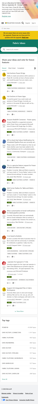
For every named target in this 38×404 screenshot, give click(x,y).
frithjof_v (9, 151)
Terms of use (29, 393)
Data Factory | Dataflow (10, 373)
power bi (5, 327)
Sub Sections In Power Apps (16, 96)
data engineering (8, 343)
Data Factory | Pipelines (10, 353)
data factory (6, 348)
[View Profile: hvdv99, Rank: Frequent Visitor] (4, 237)
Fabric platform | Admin (10, 368)
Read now (25, 37)
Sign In (34, 23)
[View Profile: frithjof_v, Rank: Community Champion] (4, 142)
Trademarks (5, 397)
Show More (20, 311)
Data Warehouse (8, 363)
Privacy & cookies (18, 393)
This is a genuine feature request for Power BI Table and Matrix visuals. (21, 166)
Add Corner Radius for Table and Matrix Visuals (20, 189)
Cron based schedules (14, 236)
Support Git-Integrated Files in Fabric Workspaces (19, 289)
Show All (4, 379)
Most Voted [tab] (11, 68)
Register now (6, 16)
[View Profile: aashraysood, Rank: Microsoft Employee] (4, 121)
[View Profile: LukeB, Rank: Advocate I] (4, 75)
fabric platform (8, 338)
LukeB (9, 82)
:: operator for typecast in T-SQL (17, 262)
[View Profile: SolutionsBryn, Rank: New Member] (4, 212)
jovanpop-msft (11, 271)
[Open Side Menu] (2, 23)
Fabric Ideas (7, 28)
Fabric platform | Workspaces (12, 358)
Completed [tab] (20, 68)
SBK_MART (10, 177)
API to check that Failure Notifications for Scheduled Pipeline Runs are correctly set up (21, 141)
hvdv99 (9, 245)
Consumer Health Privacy (26, 400)
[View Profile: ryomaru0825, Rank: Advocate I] (4, 289)
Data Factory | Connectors (11, 332)
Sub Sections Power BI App (16, 73)
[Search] (23, 23)
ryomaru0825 (11, 299)
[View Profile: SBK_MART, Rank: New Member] (4, 167)
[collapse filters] (35, 68)
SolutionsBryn (11, 222)
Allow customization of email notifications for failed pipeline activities (21, 212)
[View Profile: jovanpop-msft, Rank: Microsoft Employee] (4, 263)
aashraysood (10, 129)
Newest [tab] (4, 68)
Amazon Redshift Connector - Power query (21, 120)
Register (27, 23)
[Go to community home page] (13, 23)
